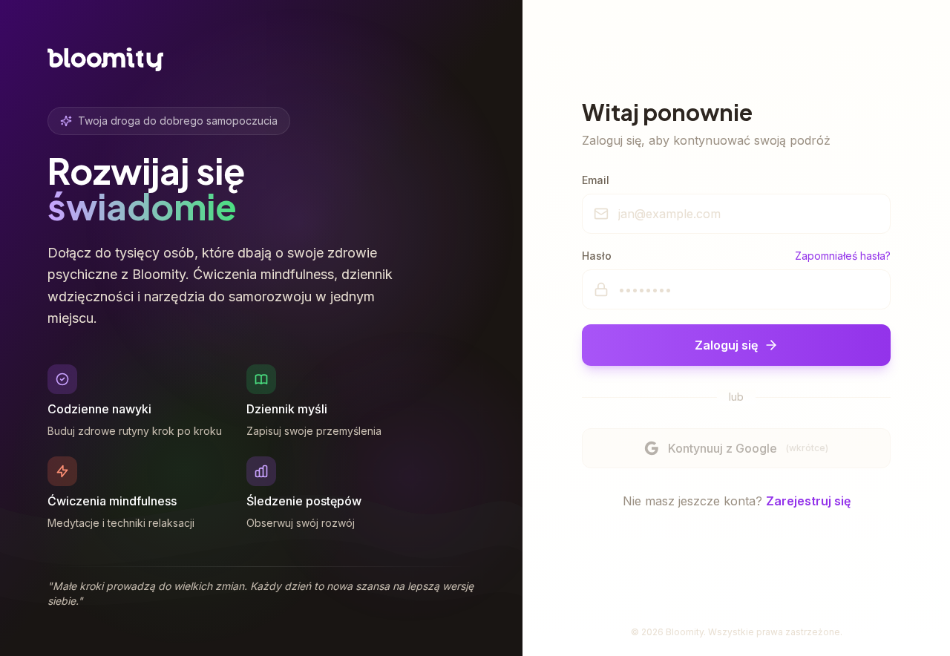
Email (595, 180)
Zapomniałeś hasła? (843, 255)
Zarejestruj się (808, 500)
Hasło (597, 255)
